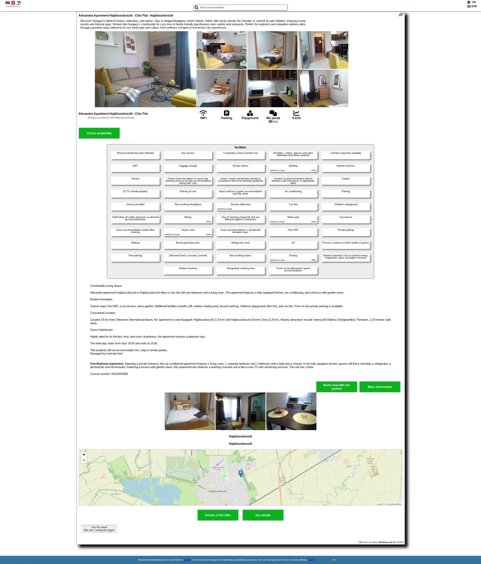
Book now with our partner (336, 386)
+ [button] (84, 454)
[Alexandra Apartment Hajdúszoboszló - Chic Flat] (145, 69)
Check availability (99, 133)
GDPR (311, 560)
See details (263, 515)
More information (380, 387)
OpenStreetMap (394, 504)
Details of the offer (218, 515)
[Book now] (401, 14)
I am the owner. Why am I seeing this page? (99, 528)
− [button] (84, 460)
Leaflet (380, 504)
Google (187, 560)
